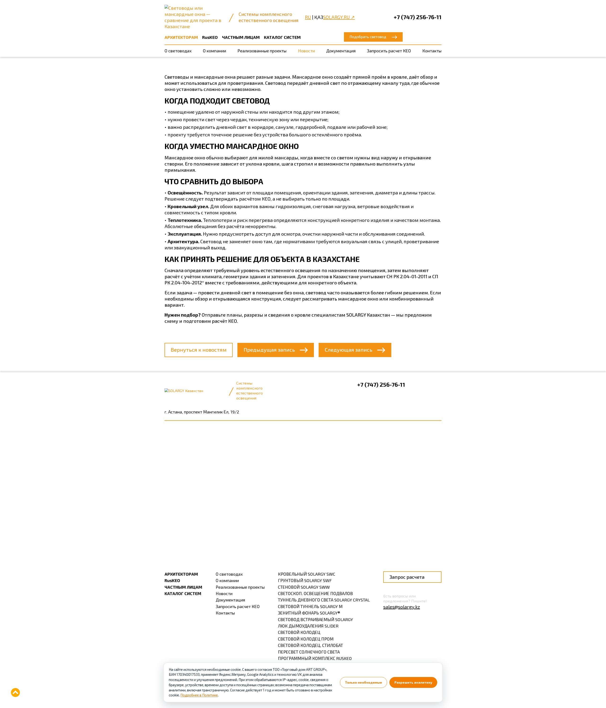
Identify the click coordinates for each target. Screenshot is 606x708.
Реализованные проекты (261, 50)
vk (416, 385)
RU (308, 17)
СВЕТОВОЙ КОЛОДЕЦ (299, 632)
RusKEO (210, 37)
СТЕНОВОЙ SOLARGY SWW (304, 587)
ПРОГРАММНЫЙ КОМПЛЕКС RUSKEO (315, 658)
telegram (427, 385)
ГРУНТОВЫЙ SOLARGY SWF (305, 580)
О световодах (178, 50)
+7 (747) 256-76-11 (417, 16)
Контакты (431, 50)
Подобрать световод (368, 36)
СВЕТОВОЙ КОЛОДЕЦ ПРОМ (306, 638)
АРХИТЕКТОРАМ (181, 37)
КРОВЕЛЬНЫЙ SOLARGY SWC (306, 574)
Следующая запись (348, 349)
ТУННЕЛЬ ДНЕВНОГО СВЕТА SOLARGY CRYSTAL (324, 599)
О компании (214, 50)
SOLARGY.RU (339, 17)
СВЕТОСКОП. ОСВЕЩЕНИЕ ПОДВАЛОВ (315, 593)
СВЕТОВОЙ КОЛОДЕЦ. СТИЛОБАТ (310, 645)
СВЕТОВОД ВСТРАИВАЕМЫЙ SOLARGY (315, 619)
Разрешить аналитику (413, 682)
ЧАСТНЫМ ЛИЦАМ (241, 37)
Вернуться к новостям (199, 349)
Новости (306, 50)
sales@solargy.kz (401, 606)
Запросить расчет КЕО (389, 50)
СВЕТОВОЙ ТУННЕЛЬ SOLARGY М (310, 606)
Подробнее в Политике (199, 695)
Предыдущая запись (269, 349)
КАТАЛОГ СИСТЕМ (282, 37)
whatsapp (437, 385)
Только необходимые (363, 682)
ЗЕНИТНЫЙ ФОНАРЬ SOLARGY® (309, 612)
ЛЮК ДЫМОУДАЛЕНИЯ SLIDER (308, 625)
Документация (341, 50)
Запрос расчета (406, 577)
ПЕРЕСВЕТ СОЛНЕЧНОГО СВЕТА (309, 651)
